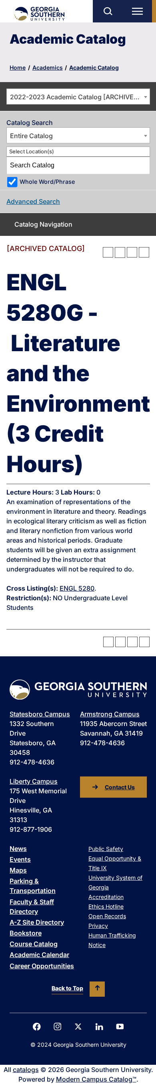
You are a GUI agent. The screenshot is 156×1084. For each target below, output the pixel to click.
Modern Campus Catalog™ (96, 1079)
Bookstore (26, 933)
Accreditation (106, 896)
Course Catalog (34, 944)
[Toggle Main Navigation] (139, 11)
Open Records (107, 916)
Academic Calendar (39, 955)
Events (20, 859)
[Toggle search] (107, 11)
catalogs (26, 1070)
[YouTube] (120, 1027)
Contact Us (120, 787)
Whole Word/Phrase (47, 181)
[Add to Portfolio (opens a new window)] (108, 252)
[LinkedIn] (99, 1026)
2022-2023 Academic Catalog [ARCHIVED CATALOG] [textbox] (80, 97)
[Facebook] (37, 1027)
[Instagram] (58, 1026)
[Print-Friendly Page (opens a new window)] (132, 252)
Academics (47, 67)
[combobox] (78, 96)
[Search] (141, 165)
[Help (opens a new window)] (144, 252)
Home (18, 67)
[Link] (39, 13)
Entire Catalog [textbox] (31, 136)
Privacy (98, 925)
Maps (18, 870)
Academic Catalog (94, 67)
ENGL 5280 (77, 588)
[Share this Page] (120, 252)
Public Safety (105, 848)
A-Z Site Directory (37, 922)
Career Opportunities (42, 966)
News (18, 849)
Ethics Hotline (106, 906)
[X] (78, 1026)
